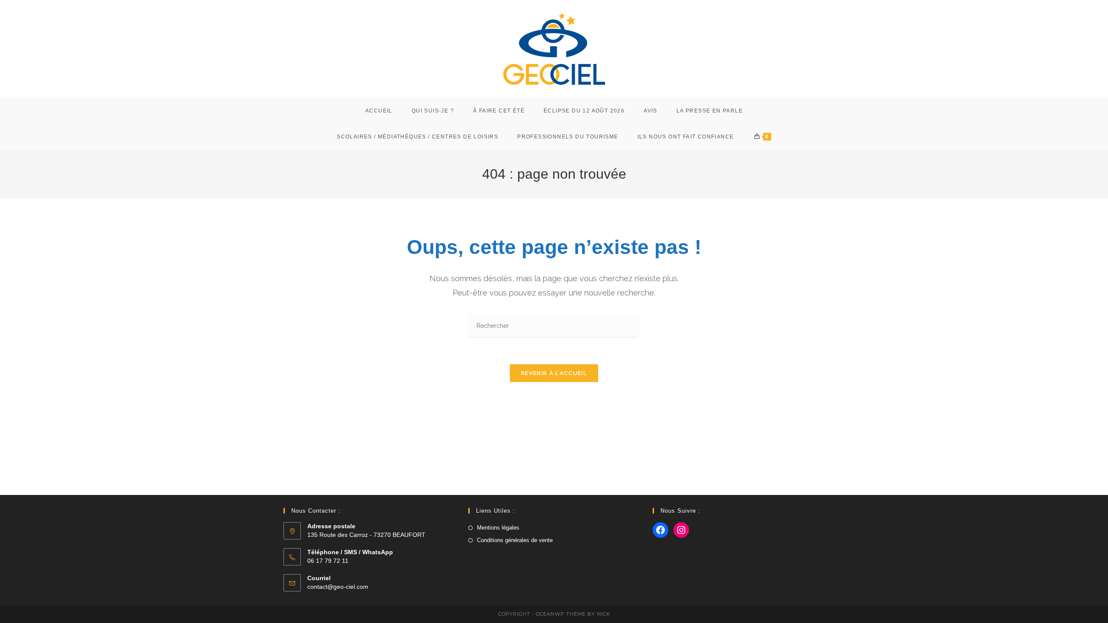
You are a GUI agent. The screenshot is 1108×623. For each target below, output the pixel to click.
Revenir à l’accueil (554, 373)
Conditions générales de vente (515, 540)
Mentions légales (498, 527)
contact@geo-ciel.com (337, 586)
